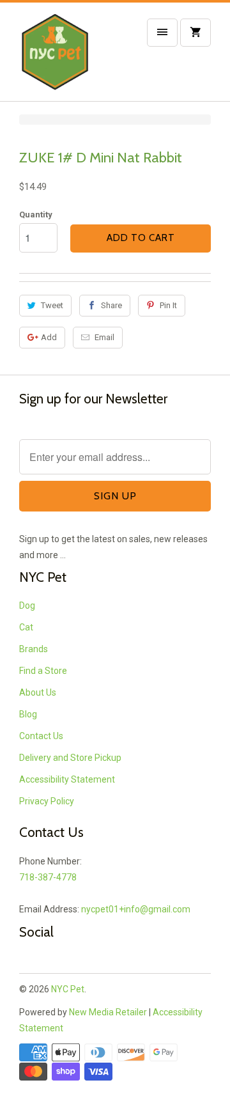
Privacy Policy (46, 801)
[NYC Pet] (70, 56)
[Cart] (195, 33)
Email (104, 337)
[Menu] (162, 33)
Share (111, 305)
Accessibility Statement (67, 779)
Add (49, 337)
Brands (33, 649)
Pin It (168, 305)
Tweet (52, 305)
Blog (28, 714)
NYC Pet (67, 989)
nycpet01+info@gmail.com (135, 909)
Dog (27, 605)
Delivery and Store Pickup (70, 758)
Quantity (35, 214)
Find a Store (43, 671)
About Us (37, 692)
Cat (26, 627)
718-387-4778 (48, 877)
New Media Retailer (108, 1012)
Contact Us (41, 736)
